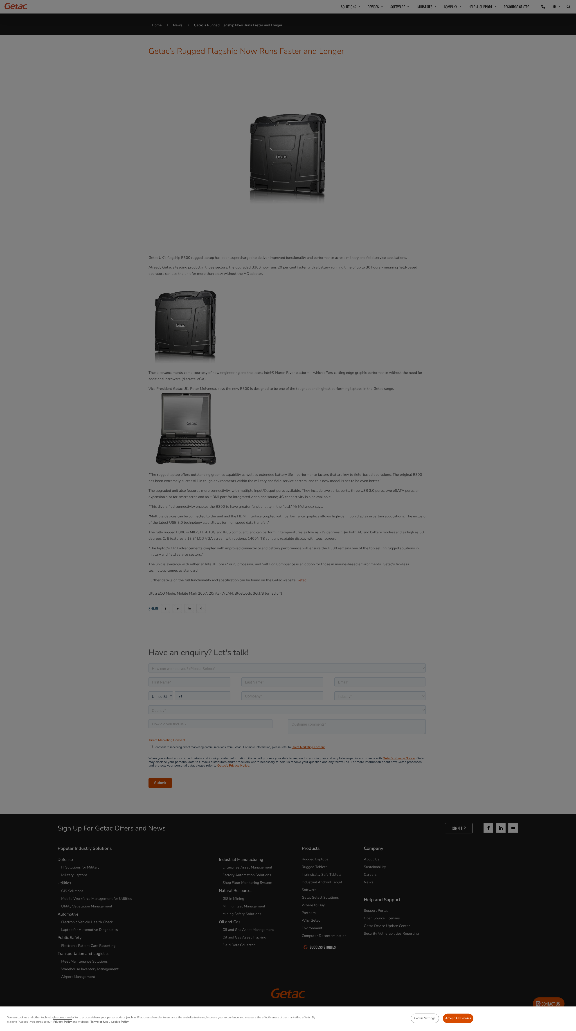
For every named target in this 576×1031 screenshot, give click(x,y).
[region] (288, 1018)
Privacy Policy (62, 1022)
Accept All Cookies (458, 1018)
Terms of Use (99, 1022)
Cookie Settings (424, 1018)
